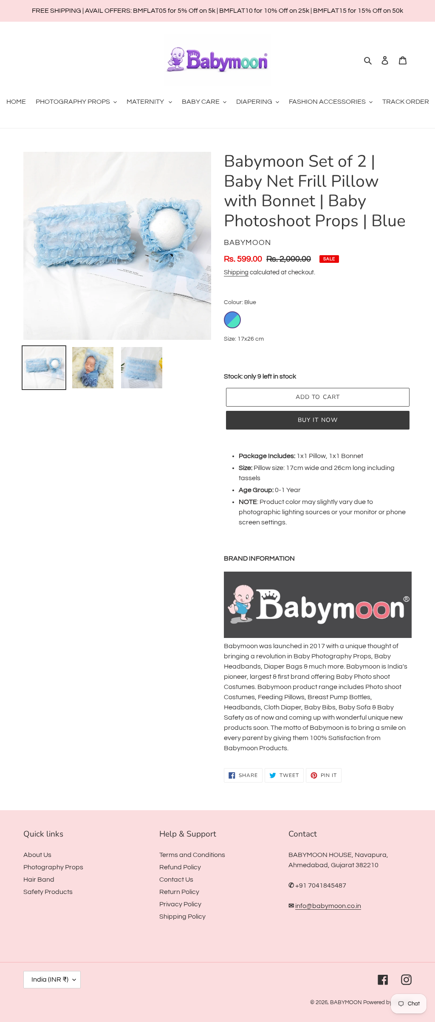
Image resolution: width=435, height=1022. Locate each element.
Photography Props (53, 867)
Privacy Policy (180, 904)
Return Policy (179, 891)
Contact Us (176, 879)
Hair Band (38, 879)
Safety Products (48, 891)
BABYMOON (346, 1002)
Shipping (236, 272)
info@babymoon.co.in (328, 905)
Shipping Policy (182, 916)
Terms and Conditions (192, 854)
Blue (232, 319)
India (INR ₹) (49, 979)
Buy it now (318, 420)
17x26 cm (232, 356)
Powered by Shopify (387, 1002)
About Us (37, 854)
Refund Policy (180, 867)
